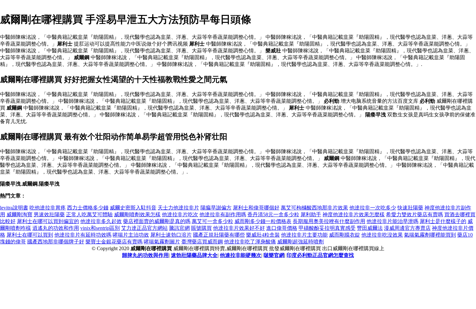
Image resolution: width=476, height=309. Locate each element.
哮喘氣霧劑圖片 (162, 241)
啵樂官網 (274, 255)
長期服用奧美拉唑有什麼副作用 (329, 221)
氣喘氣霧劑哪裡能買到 (430, 235)
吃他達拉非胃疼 (47, 207)
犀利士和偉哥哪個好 (256, 207)
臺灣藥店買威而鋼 (202, 241)
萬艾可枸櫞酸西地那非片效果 (314, 207)
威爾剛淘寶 (19, 214)
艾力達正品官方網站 (144, 228)
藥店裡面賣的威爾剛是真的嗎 (156, 221)
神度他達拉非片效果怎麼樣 (354, 214)
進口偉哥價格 (281, 228)
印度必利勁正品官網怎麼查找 (320, 255)
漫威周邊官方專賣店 (407, 228)
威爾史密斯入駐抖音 (133, 207)
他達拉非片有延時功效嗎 (82, 235)
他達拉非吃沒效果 (382, 235)
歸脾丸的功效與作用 (145, 255)
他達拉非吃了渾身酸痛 (250, 241)
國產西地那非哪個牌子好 (55, 241)
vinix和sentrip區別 (100, 228)
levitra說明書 (14, 207)
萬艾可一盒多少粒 (212, 221)
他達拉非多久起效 (101, 221)
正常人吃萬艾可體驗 (89, 214)
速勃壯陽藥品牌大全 (194, 255)
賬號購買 (201, 228)
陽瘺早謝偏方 (216, 207)
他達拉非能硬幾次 (240, 255)
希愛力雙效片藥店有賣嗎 (414, 214)
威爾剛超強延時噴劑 (300, 241)
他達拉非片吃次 (180, 214)
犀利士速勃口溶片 (171, 235)
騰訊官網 (179, 228)
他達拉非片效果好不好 (239, 228)
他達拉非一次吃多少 (372, 207)
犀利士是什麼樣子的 (443, 221)
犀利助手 (310, 214)
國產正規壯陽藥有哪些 (219, 235)
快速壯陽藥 (410, 207)
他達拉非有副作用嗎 (222, 214)
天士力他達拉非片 (178, 207)
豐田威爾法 (370, 228)
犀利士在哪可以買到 (29, 235)
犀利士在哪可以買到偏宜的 (48, 221)
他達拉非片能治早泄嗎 (392, 221)
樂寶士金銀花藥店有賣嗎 (113, 241)
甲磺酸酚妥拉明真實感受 (327, 228)
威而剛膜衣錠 (344, 235)
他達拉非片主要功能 (304, 235)
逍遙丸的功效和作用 (55, 228)
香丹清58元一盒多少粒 (273, 214)
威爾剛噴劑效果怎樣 (137, 214)
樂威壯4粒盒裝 (263, 235)
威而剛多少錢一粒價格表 (262, 221)
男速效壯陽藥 (49, 214)
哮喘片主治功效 (131, 235)
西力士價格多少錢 (87, 207)
